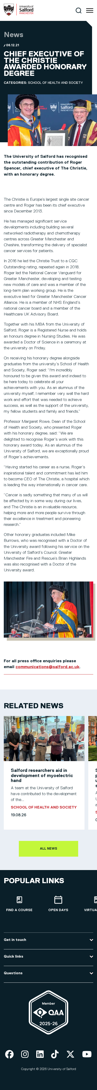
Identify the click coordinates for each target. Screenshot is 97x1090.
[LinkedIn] (40, 1054)
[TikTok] (55, 1054)
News (13, 35)
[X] (70, 1054)
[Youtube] (87, 1054)
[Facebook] (9, 1054)
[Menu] (89, 10)
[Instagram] (25, 1054)
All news (48, 848)
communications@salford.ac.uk (47, 667)
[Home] (18, 15)
